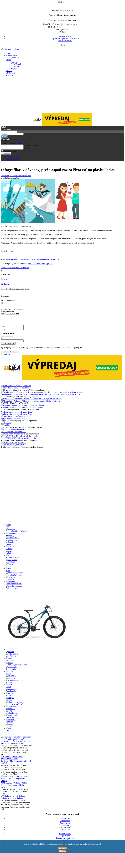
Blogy (8, 60)
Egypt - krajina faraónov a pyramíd (14, 418)
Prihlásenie (15, 66)
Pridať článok (16, 64)
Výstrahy (9, 75)
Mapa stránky (65, 836)
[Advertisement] (62, 95)
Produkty (9, 71)
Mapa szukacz (64, 825)
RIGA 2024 (5, 425)
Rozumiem (62, 848)
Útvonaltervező (65, 827)
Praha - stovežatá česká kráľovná (13, 432)
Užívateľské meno (31, 146)
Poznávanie (26, 176)
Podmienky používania (65, 838)
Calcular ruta (65, 829)
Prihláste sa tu (19, 309)
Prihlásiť (62, 32)
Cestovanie (5, 176)
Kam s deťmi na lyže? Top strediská (15, 388)
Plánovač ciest (11, 55)
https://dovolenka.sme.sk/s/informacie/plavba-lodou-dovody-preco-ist (32, 259)
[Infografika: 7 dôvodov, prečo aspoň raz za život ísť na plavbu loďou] (40, 222)
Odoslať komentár (8, 343)
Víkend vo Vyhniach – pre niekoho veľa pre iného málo (22, 407)
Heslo (53, 27)
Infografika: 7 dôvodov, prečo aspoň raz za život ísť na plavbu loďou (16, 742)
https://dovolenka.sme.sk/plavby (40, 264)
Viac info (62, 851)
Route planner (65, 823)
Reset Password (12, 160)
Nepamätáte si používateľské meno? (65, 38)
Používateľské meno (53, 24)
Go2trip (5, 284)
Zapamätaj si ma (10, 151)
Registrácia (15, 68)
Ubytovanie (10, 73)
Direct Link (5, 354)
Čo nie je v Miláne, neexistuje (12, 445)
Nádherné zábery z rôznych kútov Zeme (16, 412)
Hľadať (4, 137)
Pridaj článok (62, 10)
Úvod (8, 53)
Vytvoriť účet (64, 36)
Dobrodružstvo (16, 176)
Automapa (15, 57)
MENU (62, 45)
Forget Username (12, 158)
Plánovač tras (65, 821)
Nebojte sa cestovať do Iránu (12, 798)
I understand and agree (10, 352)
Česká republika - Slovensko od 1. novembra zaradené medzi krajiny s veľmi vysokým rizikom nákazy (40, 394)
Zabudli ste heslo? (65, 41)
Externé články (65, 834)
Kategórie (14, 62)
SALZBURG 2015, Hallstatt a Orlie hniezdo (18, 438)
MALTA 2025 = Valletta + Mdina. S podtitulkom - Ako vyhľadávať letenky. (30, 401)
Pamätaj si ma (61, 29)
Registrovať (21, 143)
